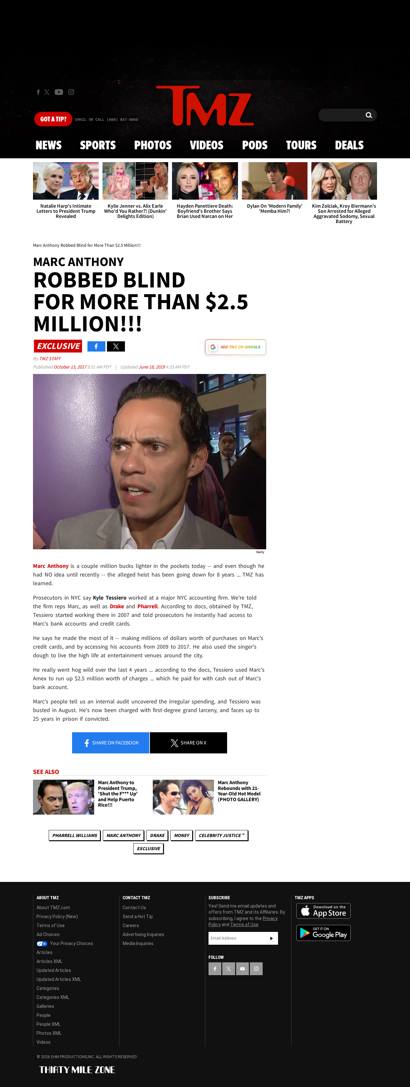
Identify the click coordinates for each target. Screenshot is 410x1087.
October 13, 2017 (70, 367)
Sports (98, 146)
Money (181, 835)
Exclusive (148, 848)
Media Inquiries (138, 943)
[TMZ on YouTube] (242, 968)
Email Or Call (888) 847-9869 (106, 120)
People (44, 1015)
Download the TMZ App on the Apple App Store (323, 911)
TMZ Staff (50, 358)
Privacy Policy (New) (57, 916)
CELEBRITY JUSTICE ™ (221, 835)
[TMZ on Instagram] (71, 92)
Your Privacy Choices (71, 943)
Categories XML (53, 997)
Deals (349, 146)
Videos (206, 146)
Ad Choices (48, 934)
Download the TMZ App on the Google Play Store (323, 933)
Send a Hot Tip (138, 916)
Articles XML (49, 961)
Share (115, 742)
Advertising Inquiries (143, 934)
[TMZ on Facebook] (38, 92)
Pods (254, 146)
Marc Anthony (123, 835)
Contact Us (134, 907)
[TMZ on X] (48, 92)
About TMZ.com (53, 907)
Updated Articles (54, 970)
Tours (301, 146)
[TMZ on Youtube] (59, 92)
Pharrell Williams (74, 835)
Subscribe (271, 938)
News (49, 146)
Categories (48, 988)
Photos (152, 146)
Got (53, 119)
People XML (49, 1024)
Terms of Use (51, 925)
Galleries (45, 1006)
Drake (157, 835)
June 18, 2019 (152, 367)
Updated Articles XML (59, 979)
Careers (131, 925)
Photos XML (49, 1033)
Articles (45, 952)
